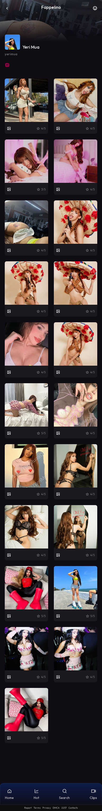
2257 (64, 807)
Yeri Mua (31, 47)
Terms (37, 807)
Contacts (73, 807)
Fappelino (51, 7)
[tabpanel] (51, 411)
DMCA (56, 807)
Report (28, 807)
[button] (95, 9)
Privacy (46, 807)
